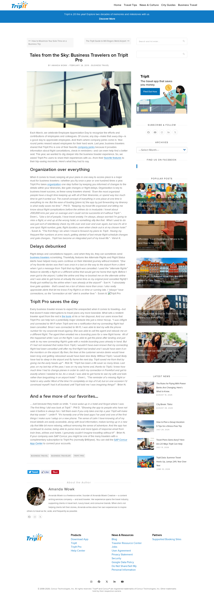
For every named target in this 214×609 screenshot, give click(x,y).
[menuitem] (117, 5)
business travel (39, 456)
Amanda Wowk (59, 65)
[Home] (21, 5)
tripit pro (79, 456)
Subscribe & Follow (162, 125)
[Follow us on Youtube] (155, 132)
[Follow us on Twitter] (175, 132)
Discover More (107, 18)
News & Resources (122, 535)
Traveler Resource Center (127, 543)
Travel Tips (130, 5)
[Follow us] (40, 516)
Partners (157, 535)
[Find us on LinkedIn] (169, 132)
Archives (161, 142)
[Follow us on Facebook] (29, 516)
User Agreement (121, 550)
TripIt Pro (76, 546)
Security (116, 558)
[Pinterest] (55, 472)
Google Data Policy (123, 562)
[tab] (88, 553)
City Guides (168, 5)
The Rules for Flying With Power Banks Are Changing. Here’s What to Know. (171, 388)
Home (117, 5)
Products (76, 535)
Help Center (78, 550)
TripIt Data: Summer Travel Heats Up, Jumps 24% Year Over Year (171, 462)
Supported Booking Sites (166, 539)
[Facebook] (45, 472)
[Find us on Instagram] (91, 581)
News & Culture (149, 5)
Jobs (114, 546)
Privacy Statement (122, 554)
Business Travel (187, 5)
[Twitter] (33, 472)
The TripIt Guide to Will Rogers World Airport (106, 41)
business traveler (61, 456)
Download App (79, 539)
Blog (114, 539)
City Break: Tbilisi (164, 404)
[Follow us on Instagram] (34, 516)
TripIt (74, 543)
